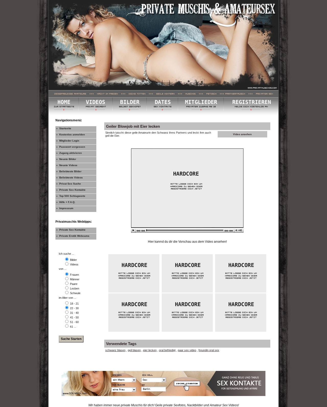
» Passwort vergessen (70, 146)
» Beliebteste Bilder (68, 171)
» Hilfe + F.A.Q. (65, 202)
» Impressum (64, 208)
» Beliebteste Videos (69, 177)
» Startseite (63, 128)
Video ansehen (242, 134)
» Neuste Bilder (66, 159)
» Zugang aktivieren (69, 153)
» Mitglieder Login (67, 140)
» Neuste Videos (66, 165)
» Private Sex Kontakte (71, 189)
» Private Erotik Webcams (72, 235)
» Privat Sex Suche (68, 183)
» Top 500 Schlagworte (70, 196)
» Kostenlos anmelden (70, 134)
